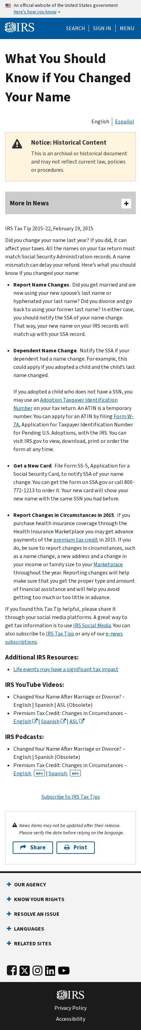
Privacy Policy (70, 1008)
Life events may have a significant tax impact (65, 669)
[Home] (19, 26)
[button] (102, 28)
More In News (29, 203)
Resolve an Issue (37, 914)
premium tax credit (75, 539)
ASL (73, 721)
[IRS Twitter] (25, 969)
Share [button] (38, 847)
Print (80, 847)
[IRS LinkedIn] (50, 969)
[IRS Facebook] (12, 969)
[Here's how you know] (70, 9)
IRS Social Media (92, 625)
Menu (127, 28)
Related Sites (32, 943)
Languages (29, 928)
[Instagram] (37, 969)
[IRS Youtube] (64, 969)
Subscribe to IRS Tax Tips (70, 796)
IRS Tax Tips (60, 633)
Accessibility (70, 1019)
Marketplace (108, 564)
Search (75, 28)
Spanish (50, 721)
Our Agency (30, 884)
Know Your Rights (39, 899)
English (100, 121)
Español (124, 121)
